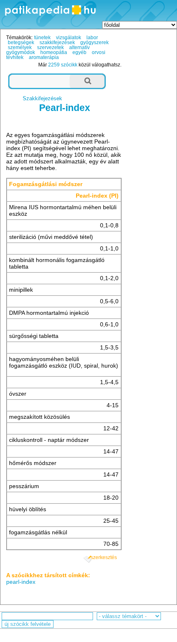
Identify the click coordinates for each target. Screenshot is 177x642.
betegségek (21, 42)
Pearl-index (64, 107)
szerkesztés (104, 557)
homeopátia (53, 52)
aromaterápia (44, 57)
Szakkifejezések (42, 98)
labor (92, 37)
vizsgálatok (68, 37)
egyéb (79, 52)
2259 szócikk (62, 64)
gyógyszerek (94, 42)
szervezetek (50, 47)
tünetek (42, 37)
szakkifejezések (57, 42)
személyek (20, 47)
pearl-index (20, 581)
